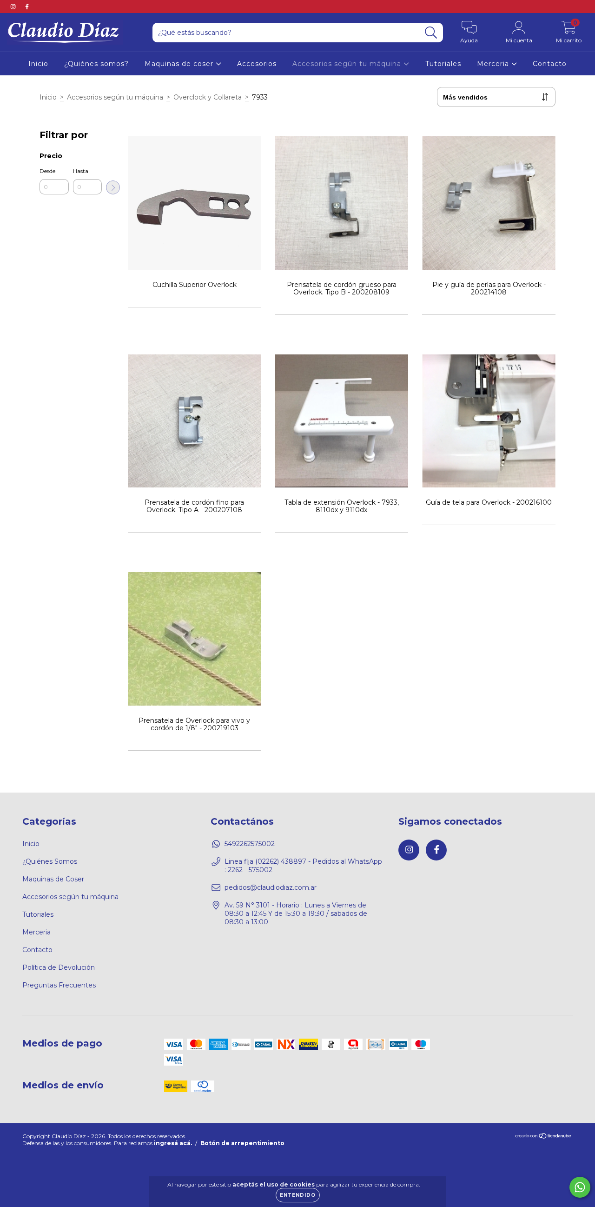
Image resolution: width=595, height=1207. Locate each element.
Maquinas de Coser (53, 879)
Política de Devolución (58, 967)
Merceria (494, 64)
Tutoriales (443, 64)
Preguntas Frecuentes (59, 985)
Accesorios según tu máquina (347, 64)
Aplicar (113, 187)
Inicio (38, 64)
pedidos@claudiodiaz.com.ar (271, 887)
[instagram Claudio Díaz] (14, 6)
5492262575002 (250, 844)
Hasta (80, 170)
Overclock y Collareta (207, 97)
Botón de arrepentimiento (242, 1143)
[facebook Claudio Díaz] (27, 6)
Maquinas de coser (180, 64)
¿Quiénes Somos (49, 861)
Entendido (298, 1195)
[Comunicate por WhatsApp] (579, 1187)
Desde (47, 170)
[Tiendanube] (544, 1137)
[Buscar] (431, 33)
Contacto (550, 64)
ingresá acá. (173, 1143)
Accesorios (257, 64)
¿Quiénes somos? (96, 64)
